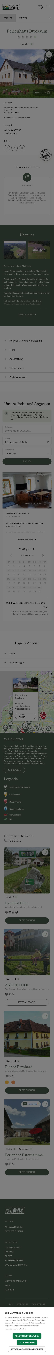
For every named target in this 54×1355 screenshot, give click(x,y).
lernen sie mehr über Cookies (15, 1329)
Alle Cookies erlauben (27, 1336)
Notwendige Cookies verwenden (27, 1349)
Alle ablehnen (27, 1343)
